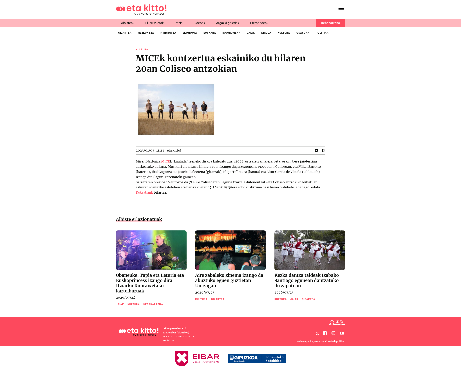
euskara (209, 32)
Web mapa (303, 341)
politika (322, 32)
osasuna (302, 32)
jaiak (251, 32)
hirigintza (168, 32)
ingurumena (231, 32)
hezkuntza (146, 32)
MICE (165, 161)
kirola (266, 32)
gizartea (124, 32)
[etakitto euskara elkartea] (141, 9)
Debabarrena (330, 23)
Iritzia (179, 23)
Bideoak (199, 23)
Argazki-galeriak (227, 23)
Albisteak (127, 23)
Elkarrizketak (154, 23)
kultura (284, 32)
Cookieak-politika (334, 341)
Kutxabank (144, 192)
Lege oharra (317, 341)
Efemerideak (259, 23)
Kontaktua (168, 340)
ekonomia (190, 32)
